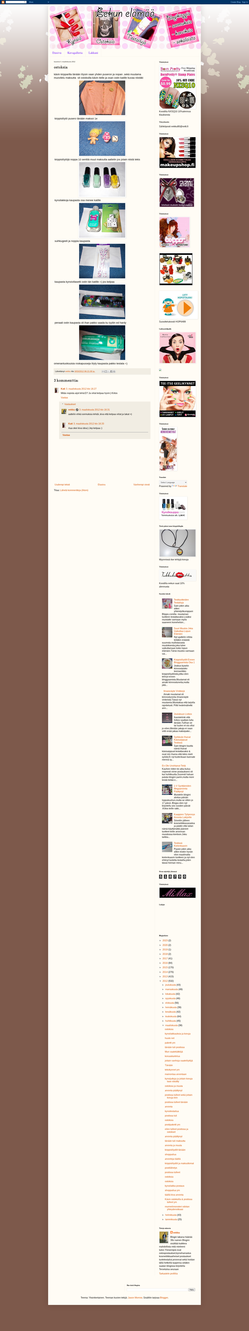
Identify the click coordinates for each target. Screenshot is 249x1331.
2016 (165, 963)
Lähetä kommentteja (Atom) (74, 490)
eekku (71, 409)
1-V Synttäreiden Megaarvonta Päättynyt (182, 789)
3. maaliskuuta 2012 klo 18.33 (88, 423)
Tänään (169, 1065)
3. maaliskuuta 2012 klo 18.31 (94, 409)
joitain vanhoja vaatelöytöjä (179, 1060)
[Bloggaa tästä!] (105, 371)
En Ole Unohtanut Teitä (174, 765)
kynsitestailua (172, 1111)
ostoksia (169, 1029)
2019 (165, 949)
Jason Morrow (135, 1297)
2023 (165, 940)
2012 (165, 981)
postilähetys (171, 1168)
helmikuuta (171, 1215)
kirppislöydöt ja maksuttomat (179, 1163)
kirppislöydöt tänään (175, 1150)
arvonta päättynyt (173, 1090)
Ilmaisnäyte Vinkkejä (174, 691)
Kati (63, 389)
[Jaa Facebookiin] (111, 371)
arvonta (168, 1106)
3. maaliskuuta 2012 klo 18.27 (81, 389)
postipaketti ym (172, 1124)
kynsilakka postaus (174, 1186)
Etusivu (56, 53)
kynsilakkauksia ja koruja (177, 1033)
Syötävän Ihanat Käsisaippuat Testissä (182, 740)
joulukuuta (171, 985)
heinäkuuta (171, 1007)
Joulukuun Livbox (183, 714)
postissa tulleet (172, 1172)
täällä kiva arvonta (174, 1195)
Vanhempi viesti (141, 484)
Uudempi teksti (62, 484)
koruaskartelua (172, 1056)
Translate (182, 486)
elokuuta (170, 1003)
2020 (165, 945)
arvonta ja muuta (173, 1145)
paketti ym (170, 1043)
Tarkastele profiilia (168, 1273)
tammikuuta (171, 1219)
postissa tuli (171, 1115)
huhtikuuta (171, 1021)
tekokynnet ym (172, 1069)
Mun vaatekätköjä (174, 1051)
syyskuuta (170, 998)
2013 (165, 976)
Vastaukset (70, 404)
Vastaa (64, 397)
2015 (165, 967)
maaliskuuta (171, 1025)
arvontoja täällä (173, 1159)
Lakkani (93, 53)
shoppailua (170, 1154)
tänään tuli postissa (175, 1047)
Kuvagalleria (75, 53)
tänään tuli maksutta (175, 1141)
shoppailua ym (172, 1190)
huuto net (169, 1038)
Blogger (164, 1297)
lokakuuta (170, 994)
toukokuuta (171, 1016)
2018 (165, 954)
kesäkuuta (170, 1012)
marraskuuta (172, 989)
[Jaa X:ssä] (108, 371)
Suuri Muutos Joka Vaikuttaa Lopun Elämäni (183, 631)
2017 (165, 958)
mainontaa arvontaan (175, 1074)
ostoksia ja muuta (174, 1086)
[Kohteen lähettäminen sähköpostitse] (103, 371)
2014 (165, 972)
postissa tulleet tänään (176, 1102)
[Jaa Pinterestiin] (114, 371)
